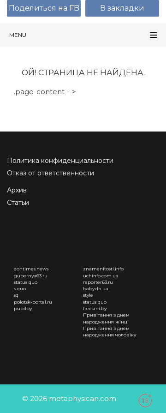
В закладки (122, 8)
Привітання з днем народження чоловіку (109, 331)
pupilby (23, 308)
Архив (17, 190)
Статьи (18, 202)
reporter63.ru (98, 282)
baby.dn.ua (95, 289)
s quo (20, 289)
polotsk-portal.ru (33, 302)
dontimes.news (31, 269)
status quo (25, 282)
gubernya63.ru (30, 276)
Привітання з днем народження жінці (106, 318)
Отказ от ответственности (50, 173)
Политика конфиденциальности (60, 160)
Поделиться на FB (44, 8)
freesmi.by (95, 308)
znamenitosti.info (103, 269)
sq (16, 295)
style (88, 295)
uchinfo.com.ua (101, 276)
